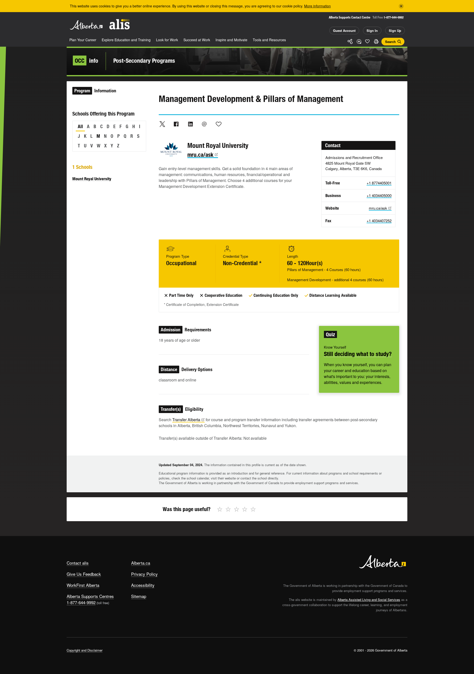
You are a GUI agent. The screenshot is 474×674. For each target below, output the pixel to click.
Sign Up (395, 30)
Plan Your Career (82, 39)
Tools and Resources (269, 39)
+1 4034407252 (379, 220)
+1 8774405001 (379, 182)
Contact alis (78, 563)
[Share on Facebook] (176, 123)
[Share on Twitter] (162, 123)
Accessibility (143, 585)
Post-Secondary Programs (144, 60)
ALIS (119, 24)
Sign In (372, 30)
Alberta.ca (140, 563)
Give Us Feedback (84, 574)
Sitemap (138, 596)
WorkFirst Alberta (83, 585)
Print (376, 41)
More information (317, 5)
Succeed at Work (196, 39)
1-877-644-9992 (394, 17)
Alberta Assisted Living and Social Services (368, 599)
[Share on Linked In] (190, 123)
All (80, 126)
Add (359, 41)
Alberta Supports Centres (90, 596)
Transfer (186, 419)
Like (367, 41)
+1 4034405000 (379, 195)
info (86, 60)
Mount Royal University (91, 178)
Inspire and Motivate (231, 39)
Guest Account (344, 30)
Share (350, 41)
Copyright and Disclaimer (84, 650)
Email (204, 123)
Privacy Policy (144, 574)
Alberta (86, 25)
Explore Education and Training (126, 39)
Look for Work (167, 39)
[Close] (401, 6)
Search (390, 41)
